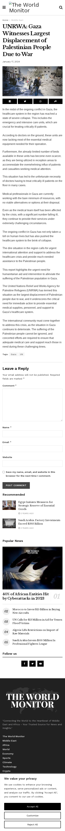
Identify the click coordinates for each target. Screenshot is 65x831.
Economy (8, 753)
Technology (9, 766)
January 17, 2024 (11, 61)
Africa (5, 745)
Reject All (32, 824)
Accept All (32, 806)
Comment (9, 385)
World (6, 749)
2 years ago (27, 513)
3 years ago (27, 528)
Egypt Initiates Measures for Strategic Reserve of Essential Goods (36, 506)
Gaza (13, 354)
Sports (6, 758)
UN (21, 354)
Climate (7, 762)
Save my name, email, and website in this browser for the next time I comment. (30, 474)
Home (5, 20)
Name (7, 427)
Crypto (6, 771)
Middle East (17, 20)
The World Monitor (13, 736)
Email (7, 442)
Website (7, 457)
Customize (32, 815)
